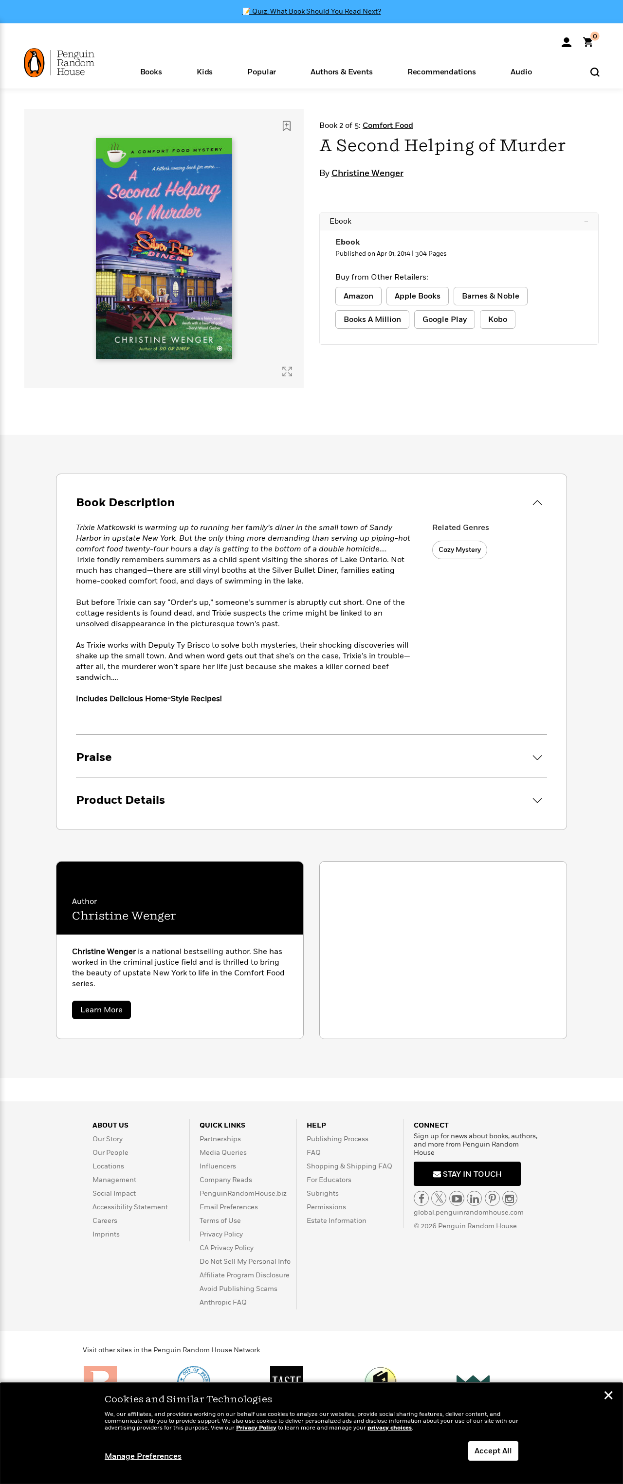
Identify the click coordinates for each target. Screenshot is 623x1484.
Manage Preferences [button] (143, 1456)
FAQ (314, 1152)
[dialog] (311, 1433)
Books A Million (372, 319)
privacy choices (389, 1428)
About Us (110, 1125)
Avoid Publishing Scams (238, 1288)
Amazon (358, 296)
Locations (108, 1166)
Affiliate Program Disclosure (245, 1275)
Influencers (218, 1166)
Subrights (323, 1193)
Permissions (326, 1207)
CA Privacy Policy (227, 1248)
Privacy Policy (221, 1234)
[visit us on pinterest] (492, 1198)
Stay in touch (471, 1174)
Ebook (459, 221)
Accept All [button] (493, 1451)
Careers (104, 1220)
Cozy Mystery (460, 549)
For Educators (329, 1179)
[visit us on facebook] (421, 1198)
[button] (151, 71)
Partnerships (220, 1139)
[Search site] (595, 71)
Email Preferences (229, 1207)
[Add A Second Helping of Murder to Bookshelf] (286, 126)
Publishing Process (337, 1139)
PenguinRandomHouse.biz (243, 1193)
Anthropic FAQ (223, 1302)
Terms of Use (220, 1220)
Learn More (105, 1011)
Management (114, 1179)
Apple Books (417, 296)
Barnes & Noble (490, 296)
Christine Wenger (367, 173)
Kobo (497, 319)
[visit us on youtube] (456, 1198)
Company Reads (226, 1179)
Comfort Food (388, 125)
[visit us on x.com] (438, 1198)
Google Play (444, 319)
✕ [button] (608, 1396)
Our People (110, 1152)
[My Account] (566, 39)
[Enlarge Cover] (287, 371)
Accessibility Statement (130, 1207)
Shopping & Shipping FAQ (349, 1166)
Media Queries (223, 1152)
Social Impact (114, 1193)
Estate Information (336, 1220)
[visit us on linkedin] (474, 1198)
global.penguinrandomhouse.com (469, 1212)
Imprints (106, 1234)
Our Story (107, 1139)
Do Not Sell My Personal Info (245, 1261)
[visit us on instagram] (509, 1198)
